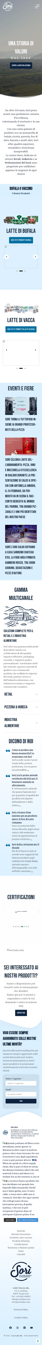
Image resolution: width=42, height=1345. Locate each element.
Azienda (21, 1231)
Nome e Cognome (14, 1079)
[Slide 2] (19, 271)
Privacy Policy (21, 1309)
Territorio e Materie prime (21, 1247)
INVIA (21, 1101)
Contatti (21, 1254)
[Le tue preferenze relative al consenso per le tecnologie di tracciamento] (38, 1341)
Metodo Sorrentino (21, 1234)
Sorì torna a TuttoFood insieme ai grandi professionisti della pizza (21, 424)
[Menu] (37, 6)
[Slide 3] (24, 271)
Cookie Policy (21, 1317)
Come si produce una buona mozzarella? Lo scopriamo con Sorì (23, 753)
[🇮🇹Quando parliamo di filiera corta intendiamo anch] (21, 1160)
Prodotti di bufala (21, 1241)
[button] (13, 926)
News (21, 1251)
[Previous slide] (6, 256)
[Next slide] (35, 256)
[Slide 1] (17, 271)
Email (8, 1089)
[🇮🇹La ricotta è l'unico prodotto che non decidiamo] (21, 1197)
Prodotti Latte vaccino (21, 1237)
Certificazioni (21, 1244)
